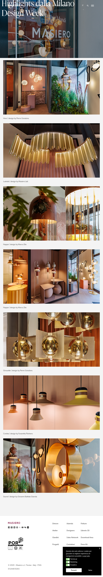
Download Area (87, 538)
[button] (68, 559)
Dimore (55, 524)
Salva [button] (90, 570)
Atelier (55, 531)
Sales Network (72, 538)
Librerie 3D (85, 531)
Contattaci (71, 545)
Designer (56, 5)
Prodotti (38, 5)
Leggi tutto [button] (86, 556)
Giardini (55, 538)
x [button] (99, 548)
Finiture (84, 524)
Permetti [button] (74, 570)
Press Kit (84, 545)
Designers (71, 531)
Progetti (65, 5)
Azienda (47, 5)
